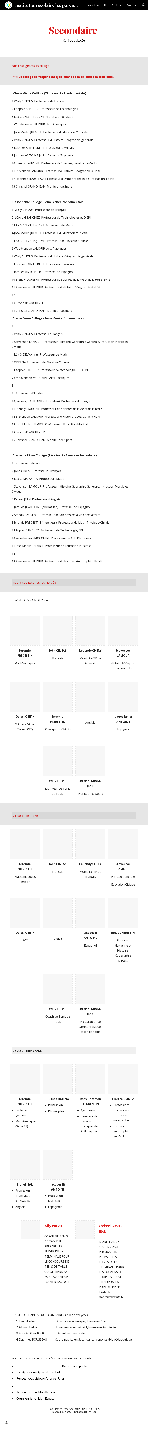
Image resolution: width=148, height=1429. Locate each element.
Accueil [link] (91, 5)
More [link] (130, 5)
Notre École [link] (111, 5)
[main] (74, 34)
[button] (143, 5)
